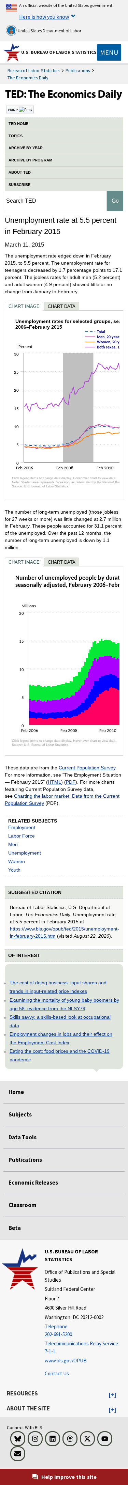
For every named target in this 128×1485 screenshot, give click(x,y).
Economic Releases (33, 1182)
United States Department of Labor (49, 31)
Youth (14, 870)
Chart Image (24, 306)
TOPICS (16, 136)
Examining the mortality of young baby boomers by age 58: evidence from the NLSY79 (64, 1004)
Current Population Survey (87, 767)
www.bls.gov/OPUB (66, 1360)
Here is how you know (44, 16)
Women (16, 861)
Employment (21, 827)
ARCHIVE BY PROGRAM (30, 160)
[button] (112, 1395)
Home (16, 1092)
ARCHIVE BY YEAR (26, 148)
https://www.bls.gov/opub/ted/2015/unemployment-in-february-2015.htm (64, 932)
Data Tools (23, 1137)
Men (13, 844)
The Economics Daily (28, 78)
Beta (15, 1228)
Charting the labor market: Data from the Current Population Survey (62, 799)
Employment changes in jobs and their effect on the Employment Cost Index (61, 1038)
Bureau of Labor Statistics (34, 70)
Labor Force (21, 836)
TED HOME (18, 124)
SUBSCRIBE (19, 185)
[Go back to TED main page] (64, 96)
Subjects (20, 1114)
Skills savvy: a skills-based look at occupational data (60, 1021)
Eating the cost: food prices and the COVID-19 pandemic (60, 1055)
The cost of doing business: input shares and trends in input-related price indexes (58, 987)
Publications (78, 70)
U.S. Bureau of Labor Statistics (59, 52)
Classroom (23, 1205)
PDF (70, 782)
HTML (54, 782)
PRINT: (13, 109)
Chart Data (61, 306)
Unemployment (24, 853)
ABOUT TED (20, 172)
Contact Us (57, 1373)
